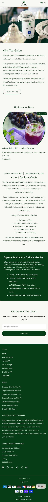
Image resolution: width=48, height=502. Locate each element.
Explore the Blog (12, 91)
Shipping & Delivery (9, 409)
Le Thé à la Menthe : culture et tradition (23, 275)
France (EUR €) (23, 478)
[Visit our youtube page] (26, 467)
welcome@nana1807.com (11, 448)
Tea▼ (4, 354)
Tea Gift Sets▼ (7, 357)
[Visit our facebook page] (3, 467)
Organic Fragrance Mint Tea (12, 398)
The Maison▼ (7, 372)
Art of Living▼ (7, 365)
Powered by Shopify (24, 496)
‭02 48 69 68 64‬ (8, 452)
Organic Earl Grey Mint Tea (12, 394)
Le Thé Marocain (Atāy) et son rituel (22, 285)
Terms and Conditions (10, 405)
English (23, 482)
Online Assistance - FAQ (10, 402)
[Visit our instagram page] (7, 467)
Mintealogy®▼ (7, 368)
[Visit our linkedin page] (12, 467)
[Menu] (3, 3)
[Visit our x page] (21, 467)
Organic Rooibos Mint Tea (11, 391)
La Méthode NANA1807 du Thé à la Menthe (25, 295)
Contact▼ (5, 376)
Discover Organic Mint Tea (11, 387)
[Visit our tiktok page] (17, 467)
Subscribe (24, 333)
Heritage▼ (6, 361)
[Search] (45, 3)
